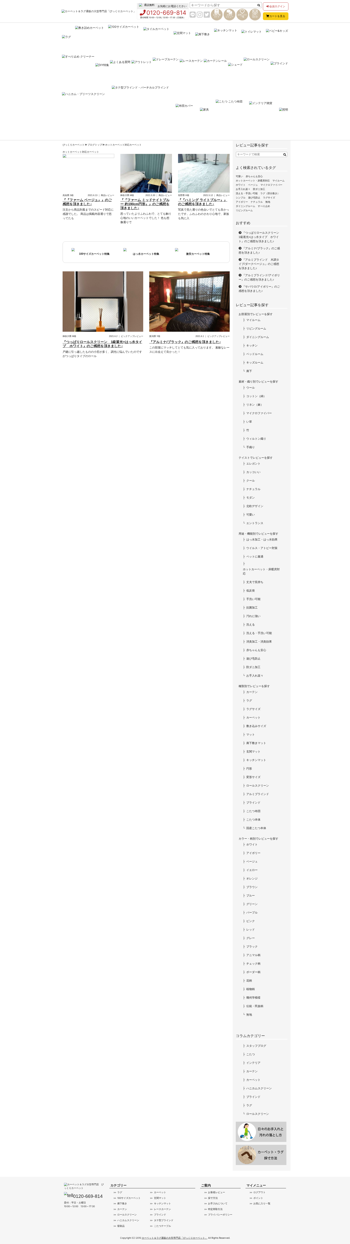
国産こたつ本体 (256, 828)
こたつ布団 (253, 811)
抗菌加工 (252, 607)
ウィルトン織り (256, 438)
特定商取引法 (215, 1209)
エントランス (254, 523)
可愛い (239, 176)
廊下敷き (122, 1203)
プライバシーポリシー (220, 1214)
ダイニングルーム (245, 206)
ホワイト (240, 184)
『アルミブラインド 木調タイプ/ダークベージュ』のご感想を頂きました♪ (259, 264)
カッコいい (253, 472)
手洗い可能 (253, 599)
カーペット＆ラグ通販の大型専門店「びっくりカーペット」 (174, 1238)
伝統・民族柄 (254, 1006)
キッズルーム (254, 362)
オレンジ (252, 878)
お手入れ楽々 (243, 189)
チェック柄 (253, 963)
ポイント (258, 1198)
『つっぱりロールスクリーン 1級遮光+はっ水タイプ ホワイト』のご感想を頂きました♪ (260, 237)
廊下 (249, 371)
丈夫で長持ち (254, 582)
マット (250, 734)
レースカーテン (162, 1209)
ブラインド (253, 802)
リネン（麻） (254, 404)
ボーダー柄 (253, 972)
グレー (250, 938)
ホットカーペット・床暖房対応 (253, 180)
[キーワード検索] (284, 154)
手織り (250, 447)
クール (250, 480)
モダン (250, 497)
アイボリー (242, 201)
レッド (250, 929)
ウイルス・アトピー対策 (261, 548)
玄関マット (253, 751)
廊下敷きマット (256, 743)
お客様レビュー (216, 1192)
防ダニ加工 (259, 189)
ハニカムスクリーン (259, 1088)
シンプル (240, 197)
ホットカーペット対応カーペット (123, 144)
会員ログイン (277, 6)
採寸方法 (213, 1198)
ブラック (252, 946)
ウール (250, 387)
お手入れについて (217, 1203)
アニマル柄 (253, 955)
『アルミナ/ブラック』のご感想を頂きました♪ (259, 250)
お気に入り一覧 (261, 1203)
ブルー (250, 895)
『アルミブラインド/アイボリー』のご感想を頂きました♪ (259, 277)
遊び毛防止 (254, 197)
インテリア (253, 1062)
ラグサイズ (269, 197)
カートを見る (277, 16)
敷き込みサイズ (256, 726)
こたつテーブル (162, 1226)
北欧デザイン (254, 506)
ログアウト (259, 1192)
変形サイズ (253, 777)
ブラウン (252, 887)
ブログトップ (95, 144)
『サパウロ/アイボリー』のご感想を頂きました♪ (259, 288)
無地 (267, 201)
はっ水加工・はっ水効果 (261, 539)
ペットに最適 (254, 556)
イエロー (252, 870)
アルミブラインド (257, 794)
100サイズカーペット (129, 1198)
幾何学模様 (253, 997)
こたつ (250, 1054)
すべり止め (264, 206)
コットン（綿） (256, 396)
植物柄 (250, 989)
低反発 (250, 590)
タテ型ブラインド (163, 1220)
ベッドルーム (254, 354)
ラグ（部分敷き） (270, 193)
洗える (250, 624)
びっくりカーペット (73, 144)
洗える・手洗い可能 (247, 193)
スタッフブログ (256, 1045)
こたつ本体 (253, 819)
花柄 (249, 980)
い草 (249, 421)
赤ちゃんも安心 (254, 176)
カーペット (253, 717)
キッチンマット (256, 760)
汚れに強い (253, 616)
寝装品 (121, 1226)
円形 (249, 768)
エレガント (253, 463)
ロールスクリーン (257, 785)
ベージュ (253, 184)
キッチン (252, 345)
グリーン (252, 904)
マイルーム (278, 180)
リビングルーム (244, 210)
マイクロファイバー (271, 184)
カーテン (252, 692)
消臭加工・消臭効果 (259, 641)
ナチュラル (257, 201)
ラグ (249, 700)
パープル (252, 912)
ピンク (250, 921)
